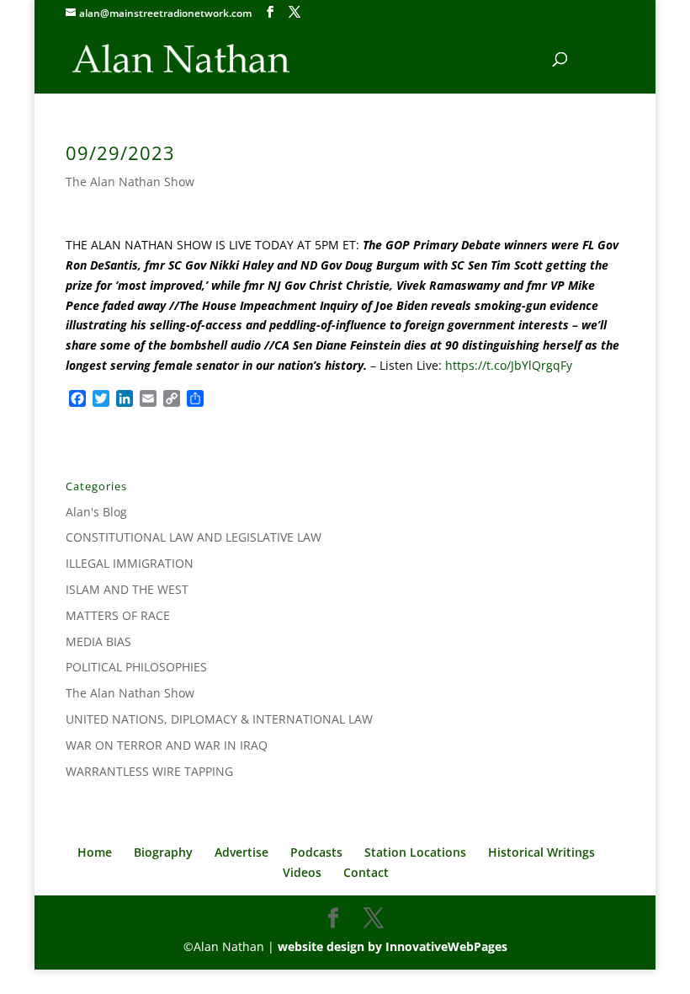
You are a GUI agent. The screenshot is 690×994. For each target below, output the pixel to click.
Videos (302, 872)
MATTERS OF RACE (118, 615)
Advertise (241, 852)
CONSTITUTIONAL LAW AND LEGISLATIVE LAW (193, 537)
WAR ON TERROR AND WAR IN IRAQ (167, 745)
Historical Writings (541, 852)
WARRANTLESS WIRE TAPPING (149, 771)
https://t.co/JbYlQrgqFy (508, 365)
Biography (163, 852)
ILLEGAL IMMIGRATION (130, 563)
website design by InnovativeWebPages (392, 946)
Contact (366, 872)
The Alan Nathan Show (130, 182)
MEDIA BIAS (98, 641)
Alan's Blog (96, 512)
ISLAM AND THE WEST (127, 589)
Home (94, 852)
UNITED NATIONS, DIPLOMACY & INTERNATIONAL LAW (219, 719)
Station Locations (415, 852)
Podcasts (316, 852)
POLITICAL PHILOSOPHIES (136, 667)
